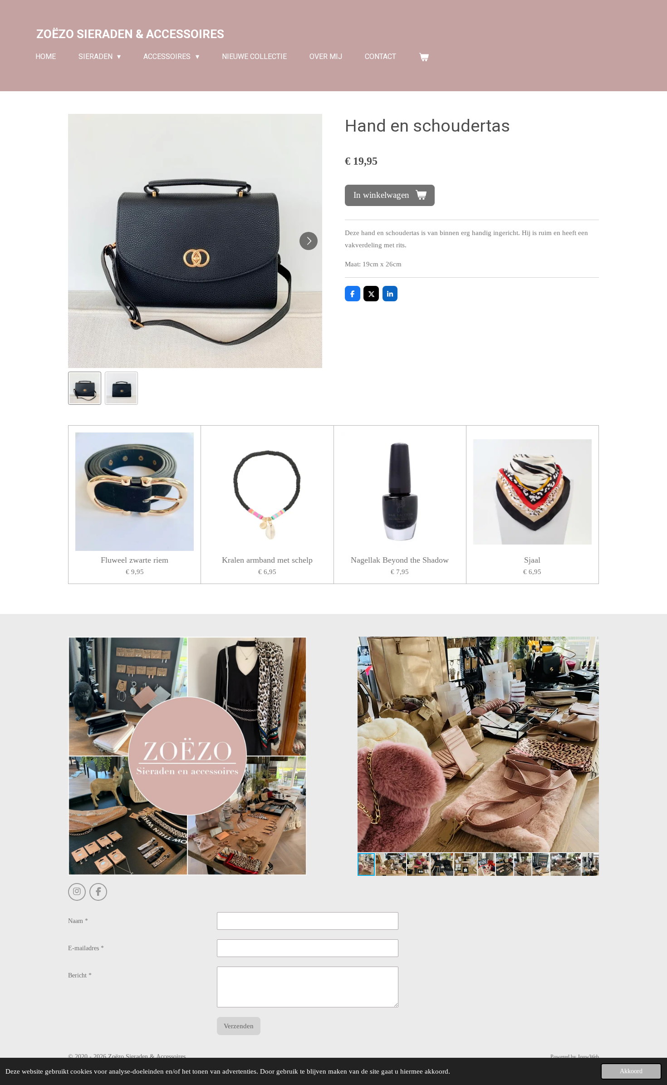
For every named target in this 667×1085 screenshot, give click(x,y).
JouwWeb (588, 1057)
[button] (84, 388)
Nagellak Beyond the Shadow (400, 560)
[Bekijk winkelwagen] (424, 57)
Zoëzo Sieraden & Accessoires (130, 34)
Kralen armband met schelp (267, 560)
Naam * (78, 921)
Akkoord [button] (631, 1071)
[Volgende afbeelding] (308, 241)
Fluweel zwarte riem (134, 560)
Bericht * (80, 975)
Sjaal (532, 560)
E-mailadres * (86, 948)
